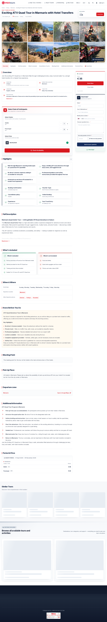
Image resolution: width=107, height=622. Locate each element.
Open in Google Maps (63, 393)
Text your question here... (83, 122)
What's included (33, 66)
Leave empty (81, 103)
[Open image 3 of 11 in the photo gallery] (92, 32)
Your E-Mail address (82, 109)
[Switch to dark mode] (89, 3)
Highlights (13, 66)
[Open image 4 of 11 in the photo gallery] (66, 52)
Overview (5, 66)
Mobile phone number (83, 115)
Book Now (100, 14)
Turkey (7, 7)
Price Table (90, 87)
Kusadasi (35, 297)
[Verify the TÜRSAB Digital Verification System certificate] (53, 615)
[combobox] (37, 143)
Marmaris (13, 7)
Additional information (67, 66)
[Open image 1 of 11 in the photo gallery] (27, 42)
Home (3, 7)
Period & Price (79, 66)
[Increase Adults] (67, 123)
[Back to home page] (8, 3)
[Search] (93, 3)
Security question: (85, 135)
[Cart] (96, 3)
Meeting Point (55, 66)
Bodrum (22, 297)
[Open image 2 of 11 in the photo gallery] (66, 32)
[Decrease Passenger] (61, 129)
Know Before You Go (44, 66)
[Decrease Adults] (61, 123)
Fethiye (29, 297)
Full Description (22, 66)
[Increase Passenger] (67, 129)
